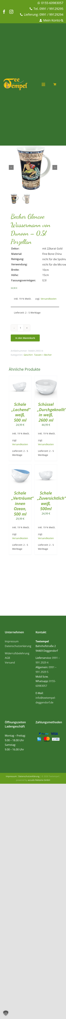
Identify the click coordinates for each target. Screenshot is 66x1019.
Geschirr (28, 354)
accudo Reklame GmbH (39, 780)
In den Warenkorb (25, 338)
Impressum (12, 641)
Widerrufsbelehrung (17, 653)
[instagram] (11, 12)
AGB (7, 658)
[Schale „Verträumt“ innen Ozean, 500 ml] (20, 467)
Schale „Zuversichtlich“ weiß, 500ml (51, 500)
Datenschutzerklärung (28, 776)
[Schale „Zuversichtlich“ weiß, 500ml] (46, 467)
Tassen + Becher (43, 354)
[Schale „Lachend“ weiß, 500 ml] (20, 378)
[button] (62, 20)
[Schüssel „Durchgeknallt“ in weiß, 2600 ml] (46, 378)
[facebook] (4, 12)
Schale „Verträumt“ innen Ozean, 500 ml (22, 503)
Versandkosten (49, 298)
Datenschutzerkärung (18, 646)
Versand (10, 662)
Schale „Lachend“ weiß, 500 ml (20, 412)
